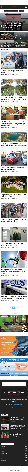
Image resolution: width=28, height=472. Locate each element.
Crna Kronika (6, 10)
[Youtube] (15, 407)
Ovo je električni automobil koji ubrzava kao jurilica (12, 169)
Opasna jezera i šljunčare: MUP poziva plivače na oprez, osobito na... (14, 144)
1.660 (10, 307)
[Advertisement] (14, 2)
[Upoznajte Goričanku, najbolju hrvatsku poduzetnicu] (14, 234)
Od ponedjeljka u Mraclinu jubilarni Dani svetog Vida (13, 196)
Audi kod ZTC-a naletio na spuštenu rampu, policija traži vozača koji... (14, 297)
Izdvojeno (3, 68)
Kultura (2, 455)
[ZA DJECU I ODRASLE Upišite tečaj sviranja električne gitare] (5, 420)
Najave (2, 451)
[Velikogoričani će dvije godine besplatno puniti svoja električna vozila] (14, 259)
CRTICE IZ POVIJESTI (14, 10)
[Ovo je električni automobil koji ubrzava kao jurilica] (14, 158)
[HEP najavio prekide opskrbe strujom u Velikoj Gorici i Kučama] (21, 37)
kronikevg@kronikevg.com (17, 404)
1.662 (17, 307)
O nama (10, 468)
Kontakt (22, 468)
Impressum (16, 468)
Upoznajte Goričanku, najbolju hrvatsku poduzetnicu (12, 244)
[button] (25, 7)
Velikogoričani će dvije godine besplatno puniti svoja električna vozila (13, 271)
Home (10, 49)
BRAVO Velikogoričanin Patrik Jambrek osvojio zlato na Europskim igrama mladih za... (18, 434)
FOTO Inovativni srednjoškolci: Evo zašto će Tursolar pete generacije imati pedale (13, 124)
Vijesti (2, 448)
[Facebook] (12, 407)
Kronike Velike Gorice (5, 29)
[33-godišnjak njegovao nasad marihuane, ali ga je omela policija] (14, 87)
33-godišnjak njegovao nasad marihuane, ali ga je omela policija (13, 98)
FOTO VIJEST (21, 10)
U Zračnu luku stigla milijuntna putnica (12, 71)
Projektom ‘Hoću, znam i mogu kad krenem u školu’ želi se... (13, 220)
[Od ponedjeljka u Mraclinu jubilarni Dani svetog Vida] (14, 184)
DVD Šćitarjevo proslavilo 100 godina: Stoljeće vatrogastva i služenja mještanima (18, 426)
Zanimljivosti (3, 460)
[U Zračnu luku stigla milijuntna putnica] (14, 60)
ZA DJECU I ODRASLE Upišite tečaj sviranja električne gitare (18, 418)
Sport (2, 458)
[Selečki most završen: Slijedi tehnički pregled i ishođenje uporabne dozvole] (21, 45)
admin (2, 147)
